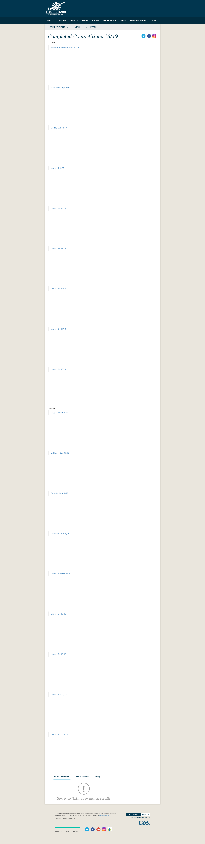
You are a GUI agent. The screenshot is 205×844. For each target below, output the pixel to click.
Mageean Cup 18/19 (59, 412)
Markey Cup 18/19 (59, 127)
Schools (95, 20)
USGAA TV (74, 20)
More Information (138, 20)
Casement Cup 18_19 (60, 533)
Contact (153, 20)
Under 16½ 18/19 (58, 208)
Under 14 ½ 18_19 (59, 694)
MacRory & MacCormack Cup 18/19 (66, 47)
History (85, 20)
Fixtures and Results (61, 776)
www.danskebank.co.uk (105, 815)
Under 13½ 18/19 (58, 329)
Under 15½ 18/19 (58, 248)
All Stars (91, 27)
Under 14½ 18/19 (58, 288)
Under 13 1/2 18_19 (59, 734)
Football (51, 20)
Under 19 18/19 (57, 168)
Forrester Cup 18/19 (59, 493)
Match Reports (82, 776)
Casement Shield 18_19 (61, 573)
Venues (123, 20)
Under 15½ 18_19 (58, 654)
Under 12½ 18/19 (58, 369)
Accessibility (76, 831)
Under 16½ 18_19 (58, 614)
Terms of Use (59, 831)
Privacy (68, 831)
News (77, 27)
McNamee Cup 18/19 (60, 453)
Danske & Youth (109, 20)
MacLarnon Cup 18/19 (60, 87)
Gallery (97, 776)
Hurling (62, 20)
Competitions (57, 27)
